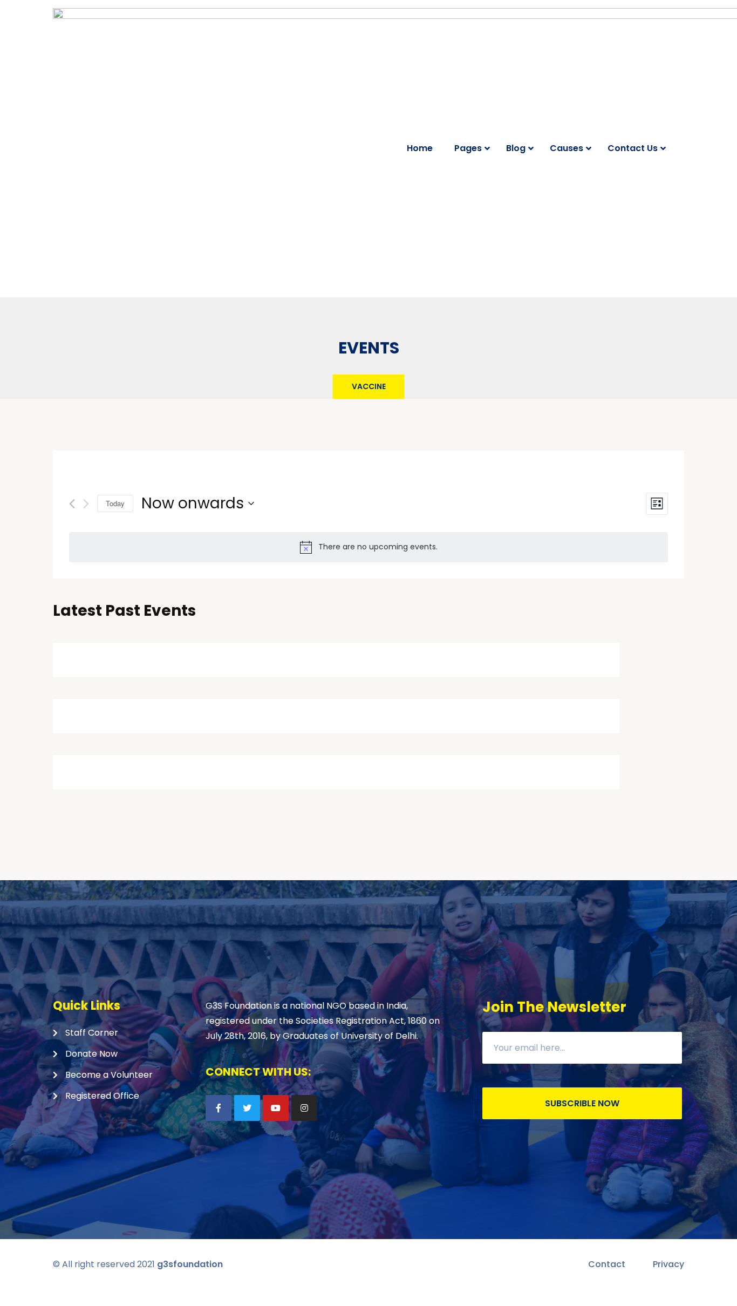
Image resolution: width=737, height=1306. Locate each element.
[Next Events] (86, 504)
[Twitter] (247, 1108)
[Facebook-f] (218, 1108)
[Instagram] (304, 1108)
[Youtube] (276, 1108)
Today (115, 503)
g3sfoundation (190, 1264)
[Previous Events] (72, 504)
